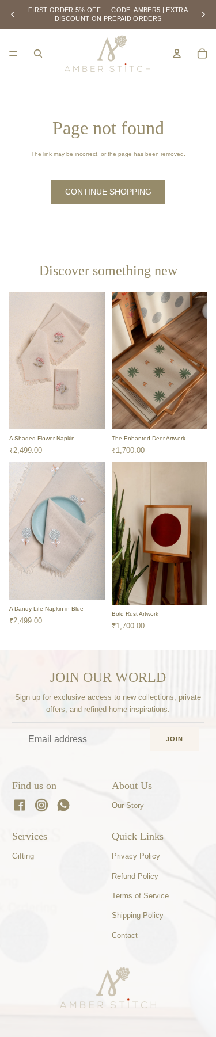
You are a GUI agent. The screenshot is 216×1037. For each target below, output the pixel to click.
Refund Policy (135, 876)
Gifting (23, 856)
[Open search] (38, 53)
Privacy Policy (136, 856)
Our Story (128, 805)
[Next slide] (203, 14)
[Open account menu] (177, 53)
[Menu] (13, 53)
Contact (125, 935)
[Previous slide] (12, 14)
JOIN (174, 738)
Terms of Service (140, 895)
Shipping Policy (138, 915)
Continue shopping (108, 191)
